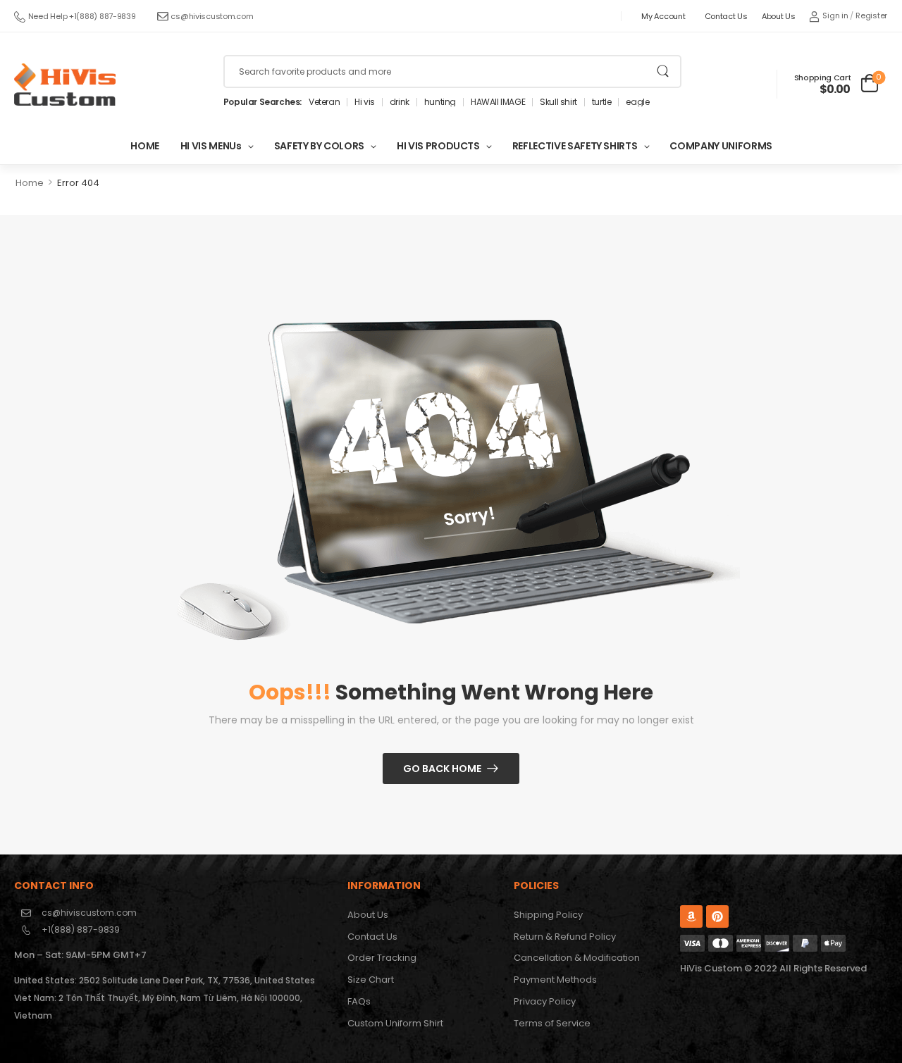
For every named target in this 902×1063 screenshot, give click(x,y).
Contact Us (726, 16)
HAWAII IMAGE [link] (498, 102)
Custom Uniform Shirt (395, 1023)
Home (30, 182)
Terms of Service (552, 1023)
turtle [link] (602, 102)
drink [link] (399, 102)
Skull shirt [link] (558, 102)
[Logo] (65, 84)
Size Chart (370, 979)
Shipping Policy (548, 914)
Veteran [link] (324, 102)
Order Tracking (381, 957)
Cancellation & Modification (577, 957)
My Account (663, 16)
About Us (779, 16)
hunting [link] (440, 102)
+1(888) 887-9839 (81, 929)
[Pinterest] (717, 916)
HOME (144, 146)
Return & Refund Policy (565, 936)
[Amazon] (691, 916)
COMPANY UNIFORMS (720, 146)
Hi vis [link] (364, 102)
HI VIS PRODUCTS (438, 146)
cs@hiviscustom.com (212, 16)
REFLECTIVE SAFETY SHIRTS (575, 146)
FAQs (359, 1001)
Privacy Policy (545, 1001)
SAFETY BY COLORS (319, 146)
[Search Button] (663, 71)
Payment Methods (555, 979)
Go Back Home (442, 768)
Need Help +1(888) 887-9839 (82, 16)
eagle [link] (637, 102)
